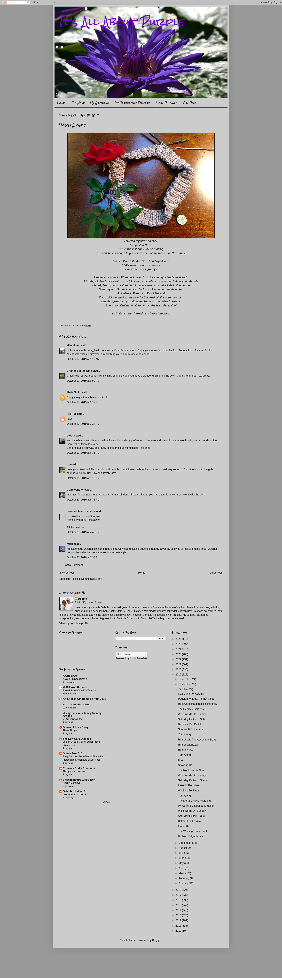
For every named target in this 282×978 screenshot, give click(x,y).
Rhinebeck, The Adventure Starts (197, 739)
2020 (178, 669)
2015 (178, 905)
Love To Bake (166, 103)
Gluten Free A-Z (72, 753)
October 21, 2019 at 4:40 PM (83, 532)
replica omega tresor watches (201, 548)
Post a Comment (73, 565)
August (183, 848)
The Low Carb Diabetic (77, 738)
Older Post (216, 572)
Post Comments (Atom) (88, 578)
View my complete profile (73, 623)
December (185, 679)
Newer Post (67, 572)
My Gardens (99, 103)
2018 (178, 889)
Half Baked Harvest (75, 687)
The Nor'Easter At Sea (191, 770)
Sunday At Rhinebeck (190, 729)
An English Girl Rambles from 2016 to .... (84, 700)
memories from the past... (76, 794)
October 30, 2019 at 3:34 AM (83, 557)
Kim (69, 464)
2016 (178, 900)
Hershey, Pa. (185, 749)
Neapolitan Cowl (140, 245)
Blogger (156, 940)
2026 (178, 639)
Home (61, 103)
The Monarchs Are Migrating (194, 800)
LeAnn (71, 435)
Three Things (70, 730)
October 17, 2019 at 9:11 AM (83, 359)
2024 (178, 649)
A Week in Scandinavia (75, 678)
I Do (180, 760)
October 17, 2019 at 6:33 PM (83, 452)
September (185, 842)
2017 (178, 895)
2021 (178, 664)
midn (70, 543)
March (183, 873)
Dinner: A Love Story (75, 727)
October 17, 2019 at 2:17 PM (83, 402)
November (185, 684)
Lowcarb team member (81, 511)
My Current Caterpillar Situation (196, 805)
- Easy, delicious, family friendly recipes (82, 714)
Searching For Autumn (191, 693)
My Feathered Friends (132, 103)
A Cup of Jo (70, 675)
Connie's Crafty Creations (79, 768)
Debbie (82, 598)
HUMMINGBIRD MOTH (76, 704)
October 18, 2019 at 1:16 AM (83, 478)
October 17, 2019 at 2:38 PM (83, 423)
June (182, 858)
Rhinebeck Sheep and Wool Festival (141, 293)
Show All (106, 802)
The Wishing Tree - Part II (192, 831)
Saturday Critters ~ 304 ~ (192, 780)
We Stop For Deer (188, 790)
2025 (178, 644)
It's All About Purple (121, 21)
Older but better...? (74, 791)
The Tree (190, 103)
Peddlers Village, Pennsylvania (196, 698)
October (183, 689)
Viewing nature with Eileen (79, 779)
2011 (178, 925)
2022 (178, 659)
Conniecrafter (75, 489)
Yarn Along (184, 734)
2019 (178, 674)
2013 (178, 915)
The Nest (78, 103)
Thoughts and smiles (74, 771)
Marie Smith (74, 392)
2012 (178, 920)
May (181, 863)
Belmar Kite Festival (189, 821)
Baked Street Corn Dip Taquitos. (80, 690)
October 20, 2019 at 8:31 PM (83, 499)
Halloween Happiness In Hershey (197, 703)
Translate (142, 658)
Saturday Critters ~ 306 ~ (192, 719)
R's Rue (72, 413)
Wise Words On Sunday (192, 714)
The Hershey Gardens (191, 709)
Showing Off (185, 765)
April (182, 868)
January (184, 883)
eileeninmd (73, 345)
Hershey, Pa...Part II (189, 724)
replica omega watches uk (82, 548)
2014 (178, 910)
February (184, 878)
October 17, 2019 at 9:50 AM (83, 380)
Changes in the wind (79, 370)
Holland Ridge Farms (190, 836)
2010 (178, 930)
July (181, 853)
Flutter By (183, 826)
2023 (178, 654)
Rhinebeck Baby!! (188, 744)
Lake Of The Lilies (188, 785)
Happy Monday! (71, 782)
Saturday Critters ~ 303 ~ (192, 816)
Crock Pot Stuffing (72, 718)
